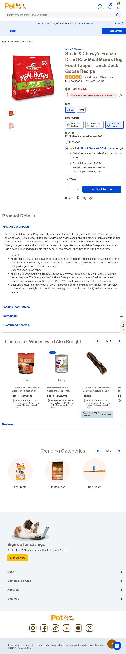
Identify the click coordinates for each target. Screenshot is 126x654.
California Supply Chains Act (90, 645)
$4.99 (87, 396)
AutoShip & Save (23, 400)
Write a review (106, 77)
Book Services (115, 31)
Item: (74, 81)
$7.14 (82, 89)
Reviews (8, 424)
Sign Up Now (17, 557)
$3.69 (51, 396)
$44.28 (62, 396)
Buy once (74, 142)
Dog (4, 42)
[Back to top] (111, 644)
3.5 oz (71, 109)
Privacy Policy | (44, 645)
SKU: (95, 81)
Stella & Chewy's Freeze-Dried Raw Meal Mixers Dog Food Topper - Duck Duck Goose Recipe (94, 62)
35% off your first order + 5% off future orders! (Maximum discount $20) (94, 95)
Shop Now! (87, 23)
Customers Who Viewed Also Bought (43, 341)
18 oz (81, 109)
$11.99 (16, 396)
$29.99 (27, 396)
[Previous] (116, 23)
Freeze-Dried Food (24, 42)
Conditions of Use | (16, 645)
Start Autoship (104, 189)
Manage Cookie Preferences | (65, 645)
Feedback (123, 327)
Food (10, 42)
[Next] (123, 23)
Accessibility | (32, 645)
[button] (91, 198)
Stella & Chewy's (74, 49)
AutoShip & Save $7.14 (96, 148)
